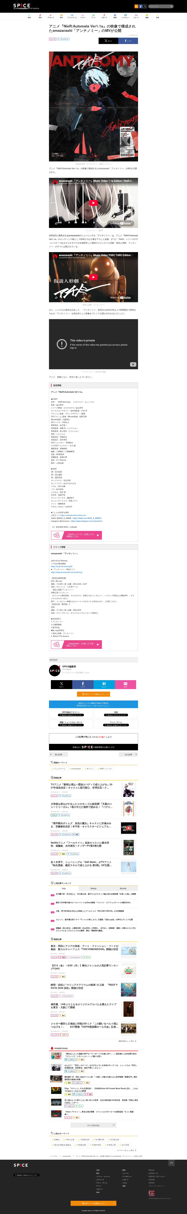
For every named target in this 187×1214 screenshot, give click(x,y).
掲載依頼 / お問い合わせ (157, 1176)
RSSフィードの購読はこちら (94, 694)
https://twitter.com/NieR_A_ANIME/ (87, 518)
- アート (98, 1186)
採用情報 (152, 1179)
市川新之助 (114, 1139)
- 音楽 (97, 1170)
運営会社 (152, 1170)
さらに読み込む (93, 1125)
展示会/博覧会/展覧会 (62, 1145)
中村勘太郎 (81, 1145)
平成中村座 (96, 1145)
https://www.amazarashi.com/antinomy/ (66, 572)
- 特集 (124, 1186)
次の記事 (128, 754)
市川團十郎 (99, 1139)
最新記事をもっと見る (126, 1041)
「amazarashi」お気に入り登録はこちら (80, 644)
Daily (64, 888)
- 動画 (124, 1170)
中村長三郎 (111, 1145)
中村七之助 (70, 1139)
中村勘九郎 (84, 1139)
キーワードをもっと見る (125, 1150)
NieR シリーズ (105, 768)
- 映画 (97, 1192)
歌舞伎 (57, 1139)
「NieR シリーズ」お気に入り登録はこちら (80, 535)
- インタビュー (127, 1176)
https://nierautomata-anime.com (73, 515)
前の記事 (58, 754)
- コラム (124, 1183)
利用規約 (152, 1183)
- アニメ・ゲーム (101, 1183)
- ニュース (125, 1173)
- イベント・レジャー (103, 1176)
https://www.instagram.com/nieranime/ (86, 521)
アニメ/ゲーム (59, 768)
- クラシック (100, 1179)
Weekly (93, 888)
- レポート (125, 1179)
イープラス (54, 1156)
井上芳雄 (125, 1145)
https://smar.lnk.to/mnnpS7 (62, 566)
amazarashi (76, 768)
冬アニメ (90, 768)
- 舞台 (97, 1173)
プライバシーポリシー (156, 1186)
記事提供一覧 (153, 1173)
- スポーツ (99, 1189)
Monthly (123, 888)
